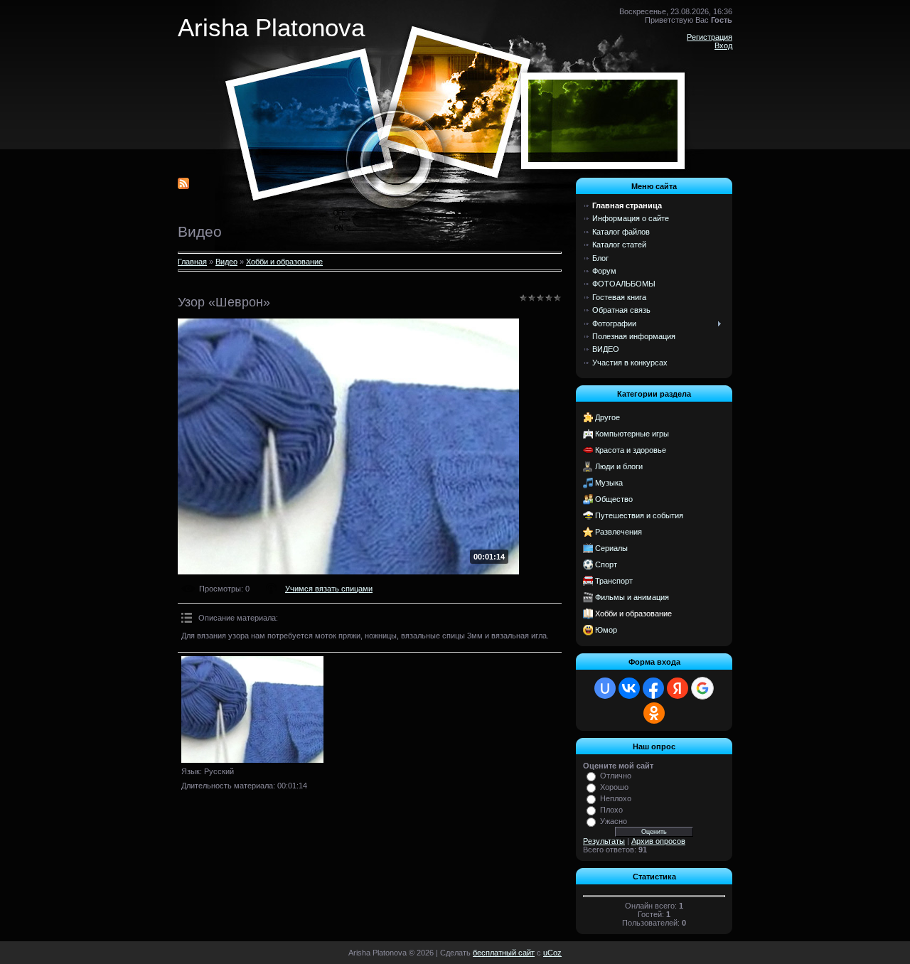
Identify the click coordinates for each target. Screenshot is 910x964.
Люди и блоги (619, 466)
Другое (607, 417)
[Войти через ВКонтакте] (629, 688)
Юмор (606, 630)
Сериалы (611, 548)
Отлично (615, 775)
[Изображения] (252, 709)
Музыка (609, 482)
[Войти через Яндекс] (677, 688)
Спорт (606, 564)
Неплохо (615, 798)
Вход (723, 45)
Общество (614, 499)
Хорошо (614, 787)
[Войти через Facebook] (653, 688)
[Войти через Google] (702, 688)
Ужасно (613, 821)
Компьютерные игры (632, 433)
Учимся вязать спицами (329, 588)
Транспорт (614, 581)
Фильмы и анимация (632, 597)
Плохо (611, 809)
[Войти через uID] (605, 688)
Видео (226, 261)
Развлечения (618, 531)
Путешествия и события (639, 515)
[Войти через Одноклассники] (654, 713)
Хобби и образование (284, 261)
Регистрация (709, 37)
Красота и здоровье (630, 450)
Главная (192, 261)
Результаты (604, 841)
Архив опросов (658, 841)
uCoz (552, 952)
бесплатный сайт (504, 952)
